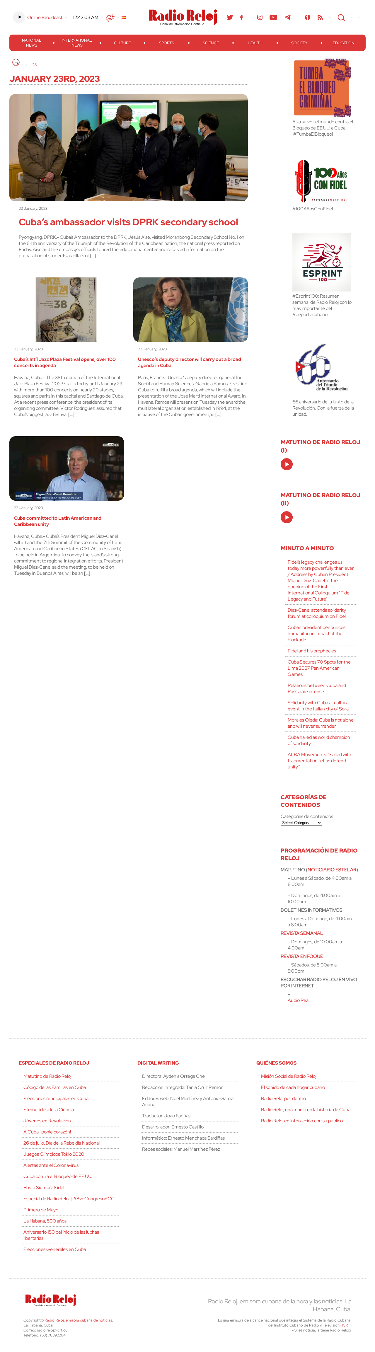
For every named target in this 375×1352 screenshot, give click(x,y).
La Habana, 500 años (45, 1221)
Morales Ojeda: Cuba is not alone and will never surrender (321, 723)
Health (255, 42)
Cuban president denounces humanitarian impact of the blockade (316, 633)
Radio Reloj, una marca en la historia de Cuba (305, 1110)
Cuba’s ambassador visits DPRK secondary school (128, 222)
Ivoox (308, 17)
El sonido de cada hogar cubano (293, 1087)
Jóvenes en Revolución (47, 1121)
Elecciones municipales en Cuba (55, 1098)
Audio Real (298, 1000)
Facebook (241, 17)
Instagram (259, 17)
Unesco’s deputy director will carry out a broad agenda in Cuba (189, 362)
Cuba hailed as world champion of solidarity (319, 740)
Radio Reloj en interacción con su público (302, 1121)
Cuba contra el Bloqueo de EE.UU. (57, 1176)
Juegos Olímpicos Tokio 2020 (53, 1154)
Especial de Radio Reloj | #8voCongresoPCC (69, 1199)
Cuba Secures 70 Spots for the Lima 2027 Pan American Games (319, 668)
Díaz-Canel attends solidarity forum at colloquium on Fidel (317, 613)
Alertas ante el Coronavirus (51, 1165)
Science (211, 42)
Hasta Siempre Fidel (43, 1187)
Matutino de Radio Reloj (47, 1076)
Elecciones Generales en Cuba (54, 1249)
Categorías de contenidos (307, 816)
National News (31, 43)
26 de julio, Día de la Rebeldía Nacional (61, 1143)
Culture (122, 42)
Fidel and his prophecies (312, 651)
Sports (166, 42)
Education (343, 42)
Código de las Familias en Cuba (54, 1087)
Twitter (230, 17)
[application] (287, 464)
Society (299, 42)
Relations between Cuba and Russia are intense (317, 688)
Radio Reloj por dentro (283, 1098)
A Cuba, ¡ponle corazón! (47, 1132)
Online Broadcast (44, 17)
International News (77, 43)
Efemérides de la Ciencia (48, 1110)
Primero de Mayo (40, 1210)
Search (340, 17)
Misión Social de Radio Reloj (288, 1076)
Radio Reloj (183, 17)
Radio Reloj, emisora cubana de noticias (78, 1320)
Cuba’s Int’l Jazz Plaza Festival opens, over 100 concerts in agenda (65, 362)
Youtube (273, 17)
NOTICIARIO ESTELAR (332, 870)
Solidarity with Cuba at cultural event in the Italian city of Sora (318, 706)
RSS (320, 17)
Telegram (287, 17)
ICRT (346, 1325)
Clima (110, 17)
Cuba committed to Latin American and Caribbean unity (57, 521)
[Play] (287, 465)
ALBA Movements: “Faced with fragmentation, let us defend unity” (319, 760)
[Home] (16, 62)
